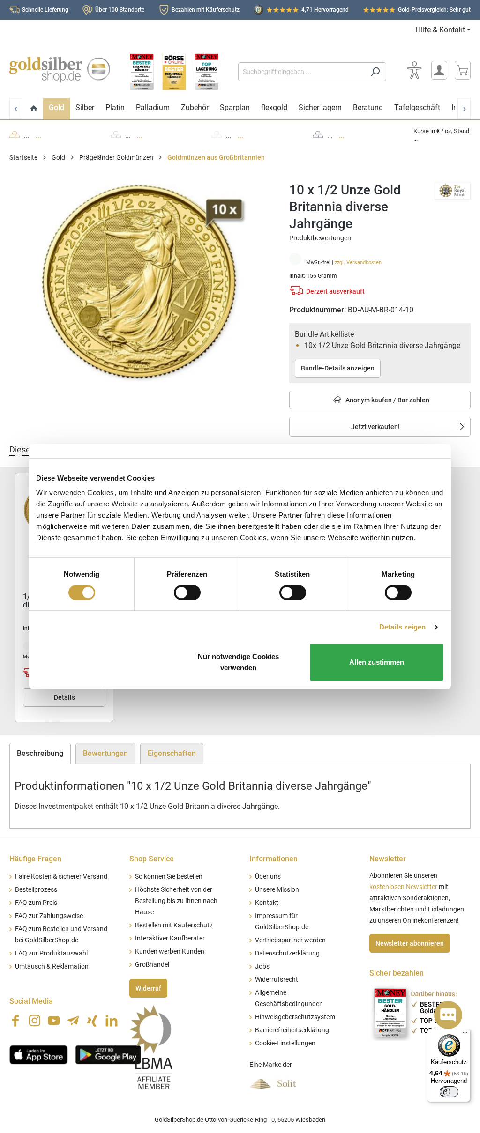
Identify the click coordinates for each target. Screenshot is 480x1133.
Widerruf (148, 988)
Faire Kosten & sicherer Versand (61, 877)
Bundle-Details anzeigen (338, 368)
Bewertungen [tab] (105, 753)
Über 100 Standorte (119, 10)
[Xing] (92, 1021)
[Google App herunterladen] (108, 1053)
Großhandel (152, 965)
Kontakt (266, 903)
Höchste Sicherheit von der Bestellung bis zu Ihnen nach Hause (176, 901)
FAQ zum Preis (36, 903)
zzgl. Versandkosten (358, 262)
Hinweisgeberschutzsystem (295, 1017)
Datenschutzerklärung (287, 953)
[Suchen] (375, 71)
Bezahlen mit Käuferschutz (206, 10)
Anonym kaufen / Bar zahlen (386, 400)
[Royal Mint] (453, 189)
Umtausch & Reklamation (52, 966)
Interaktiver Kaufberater (170, 938)
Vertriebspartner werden (290, 940)
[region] (140, 282)
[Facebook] (15, 1021)
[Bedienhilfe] (414, 70)
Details (64, 697)
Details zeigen (402, 627)
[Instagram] (35, 1021)
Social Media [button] (31, 1001)
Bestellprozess (36, 890)
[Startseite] (34, 108)
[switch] (187, 592)
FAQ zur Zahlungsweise (49, 916)
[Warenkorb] (463, 70)
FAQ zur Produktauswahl (51, 953)
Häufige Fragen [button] (35, 858)
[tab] (40, 753)
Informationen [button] (273, 858)
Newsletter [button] (387, 858)
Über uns (268, 877)
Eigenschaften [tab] (172, 753)
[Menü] (465, 1034)
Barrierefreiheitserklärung (292, 1030)
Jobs (262, 966)
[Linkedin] (111, 1021)
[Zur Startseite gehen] (59, 70)
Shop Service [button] (151, 858)
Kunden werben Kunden (169, 951)
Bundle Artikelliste (324, 334)
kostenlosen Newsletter (403, 887)
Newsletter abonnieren (409, 943)
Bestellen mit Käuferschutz (174, 925)
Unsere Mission (277, 890)
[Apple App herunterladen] (38, 1053)
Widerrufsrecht (276, 980)
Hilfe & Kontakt (440, 29)
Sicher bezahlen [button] (396, 973)
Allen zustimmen (376, 662)
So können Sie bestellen (168, 877)
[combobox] (301, 71)
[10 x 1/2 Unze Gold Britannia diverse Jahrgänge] (139, 282)
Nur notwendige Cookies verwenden (238, 662)
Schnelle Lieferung (45, 10)
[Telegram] (73, 1021)
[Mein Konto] (439, 70)
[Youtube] (54, 1021)
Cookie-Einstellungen (285, 1043)
